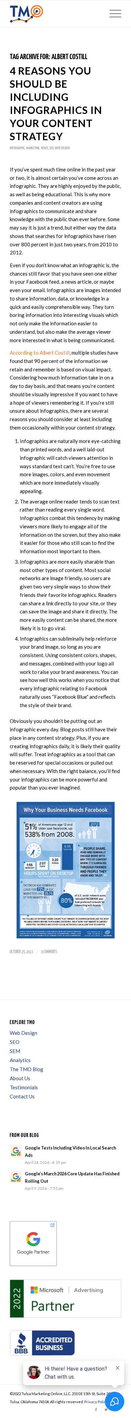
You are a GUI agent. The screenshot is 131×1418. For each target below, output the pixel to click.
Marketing (33, 148)
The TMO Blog (26, 1069)
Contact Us (22, 1096)
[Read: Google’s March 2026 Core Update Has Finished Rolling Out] (16, 1177)
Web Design (62, 148)
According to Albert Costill (40, 353)
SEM (15, 1051)
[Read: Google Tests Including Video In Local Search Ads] (16, 1151)
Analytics (20, 1060)
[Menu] (112, 13)
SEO (51, 148)
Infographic (17, 148)
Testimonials (24, 1087)
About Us (20, 1078)
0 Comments (49, 952)
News (44, 148)
